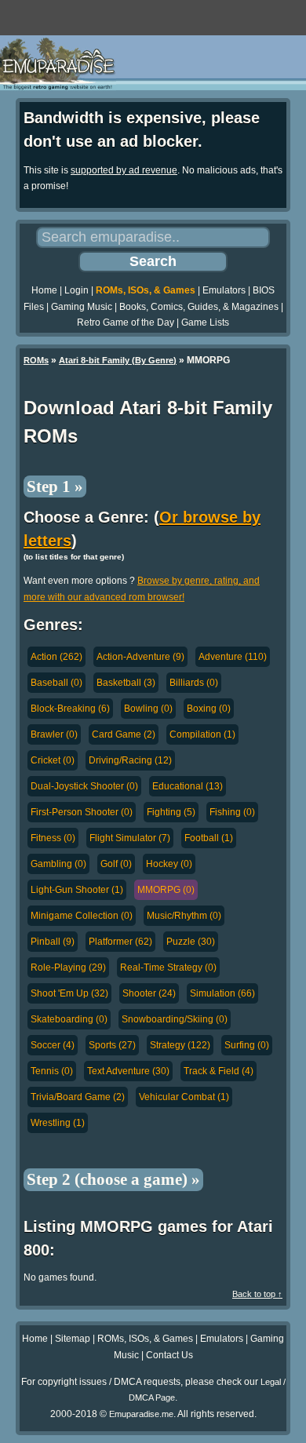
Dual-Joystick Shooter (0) (84, 786)
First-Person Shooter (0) (82, 812)
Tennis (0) (52, 1071)
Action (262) (56, 656)
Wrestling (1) (58, 1122)
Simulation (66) (222, 993)
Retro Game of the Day (125, 322)
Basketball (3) (126, 682)
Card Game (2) (123, 734)
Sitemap (72, 1338)
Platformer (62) (120, 941)
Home (44, 290)
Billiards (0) (193, 682)
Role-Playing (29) (68, 967)
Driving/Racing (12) (130, 760)
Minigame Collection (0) (82, 915)
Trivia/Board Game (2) (78, 1096)
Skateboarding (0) (69, 1019)
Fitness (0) (53, 838)
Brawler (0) (54, 734)
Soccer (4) (53, 1045)
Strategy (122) (180, 1045)
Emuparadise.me (141, 1414)
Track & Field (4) (218, 1071)
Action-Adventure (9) (140, 656)
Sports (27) (112, 1045)
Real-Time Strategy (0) (168, 967)
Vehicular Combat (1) (184, 1096)
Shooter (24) (149, 993)
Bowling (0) (148, 708)
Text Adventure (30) (128, 1071)
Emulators (224, 290)
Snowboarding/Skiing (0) (175, 1019)
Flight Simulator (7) (129, 838)
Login (76, 290)
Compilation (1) (202, 734)
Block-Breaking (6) (70, 708)
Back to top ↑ (257, 1294)
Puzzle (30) (190, 941)
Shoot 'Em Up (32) (69, 993)
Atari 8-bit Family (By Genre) (118, 360)
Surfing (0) (246, 1045)
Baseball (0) (56, 682)
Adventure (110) (233, 656)
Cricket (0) (53, 760)
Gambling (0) (58, 863)
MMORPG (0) (166, 889)
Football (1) (208, 838)
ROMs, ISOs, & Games (145, 290)
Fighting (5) (171, 812)
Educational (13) (187, 786)
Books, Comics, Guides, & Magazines (199, 306)
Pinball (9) (53, 941)
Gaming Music (81, 306)
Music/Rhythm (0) (184, 915)
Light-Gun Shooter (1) (77, 889)
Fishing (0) (232, 812)
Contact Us (169, 1355)
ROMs (36, 360)
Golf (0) (116, 863)
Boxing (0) (209, 708)
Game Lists (205, 322)
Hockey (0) (169, 863)
